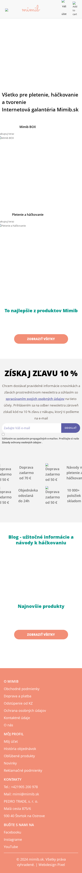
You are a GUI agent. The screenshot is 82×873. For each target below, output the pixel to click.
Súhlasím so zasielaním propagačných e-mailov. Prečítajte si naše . (40, 440)
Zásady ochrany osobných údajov (22, 442)
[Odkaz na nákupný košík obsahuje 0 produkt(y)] (75, 8)
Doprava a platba (17, 696)
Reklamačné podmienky (23, 770)
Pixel (61, 864)
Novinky (10, 763)
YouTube (11, 846)
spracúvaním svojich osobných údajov (35, 399)
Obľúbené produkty (19, 756)
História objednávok (20, 748)
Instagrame (13, 839)
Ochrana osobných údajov (25, 710)
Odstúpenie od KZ (18, 703)
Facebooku (12, 832)
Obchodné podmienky (21, 688)
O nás (8, 725)
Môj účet (11, 741)
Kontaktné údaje (17, 717)
